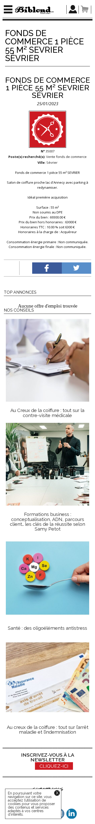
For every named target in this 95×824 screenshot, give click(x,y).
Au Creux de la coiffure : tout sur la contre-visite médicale (47, 413)
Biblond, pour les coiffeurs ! (34, 10)
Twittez (76, 268)
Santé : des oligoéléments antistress (47, 628)
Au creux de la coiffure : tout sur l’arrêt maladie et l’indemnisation (47, 730)
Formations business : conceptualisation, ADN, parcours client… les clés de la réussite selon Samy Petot (47, 522)
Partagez (47, 268)
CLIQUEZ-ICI (54, 766)
